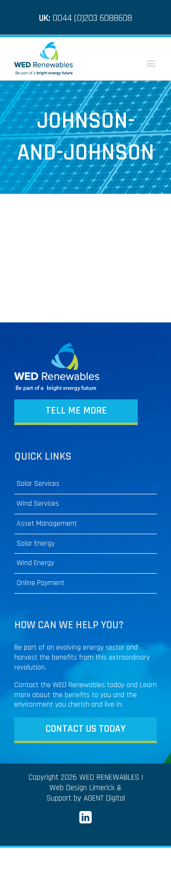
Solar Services (38, 484)
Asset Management (47, 524)
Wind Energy (35, 563)
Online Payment (41, 583)
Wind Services (38, 504)
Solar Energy (36, 543)
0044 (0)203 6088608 (92, 18)
